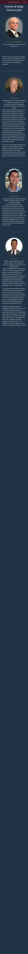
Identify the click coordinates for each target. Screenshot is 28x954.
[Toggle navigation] (24, 2)
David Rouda (2, 2)
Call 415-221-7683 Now (14, 2)
